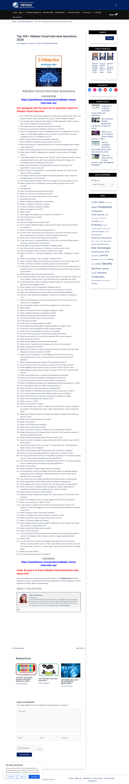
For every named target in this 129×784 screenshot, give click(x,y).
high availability (95, 218)
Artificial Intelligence (33, 12)
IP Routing (96, 225)
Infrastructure (102, 218)
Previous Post (18, 648)
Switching (101, 273)
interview (94, 221)
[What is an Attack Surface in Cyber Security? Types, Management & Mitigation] (95, 156)
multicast (97, 241)
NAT (101, 241)
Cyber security (97, 215)
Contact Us (92, 781)
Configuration (96, 211)
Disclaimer (87, 778)
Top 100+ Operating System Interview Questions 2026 (24, 679)
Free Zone (87, 12)
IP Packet (101, 221)
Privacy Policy (109, 778)
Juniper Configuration (96, 228)
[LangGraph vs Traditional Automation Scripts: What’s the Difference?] (95, 107)
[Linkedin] (18, 610)
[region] (23, 771)
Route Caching (103, 259)
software (105, 269)
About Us (78, 778)
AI (92, 202)
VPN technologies (96, 280)
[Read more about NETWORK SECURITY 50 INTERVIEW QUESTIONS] (70, 670)
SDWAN (98, 264)
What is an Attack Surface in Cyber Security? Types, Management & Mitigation (102, 160)
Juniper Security (106, 228)
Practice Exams (74, 12)
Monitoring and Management (101, 238)
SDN (92, 264)
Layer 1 (107, 231)
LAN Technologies (97, 231)
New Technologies (101, 247)
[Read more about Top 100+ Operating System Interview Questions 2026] (26, 669)
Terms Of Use (97, 778)
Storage (94, 273)
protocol (104, 255)
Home (15, 12)
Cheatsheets (59, 12)
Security (107, 263)
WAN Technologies (105, 280)
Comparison (105, 206)
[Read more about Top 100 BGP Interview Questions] (49, 670)
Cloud (94, 207)
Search (109, 38)
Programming (95, 255)
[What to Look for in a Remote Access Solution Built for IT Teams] (95, 133)
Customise (11, 776)
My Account (17, 17)
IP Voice (104, 225)
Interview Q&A (48, 12)
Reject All (23, 776)
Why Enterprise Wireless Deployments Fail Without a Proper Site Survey (102, 123)
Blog (20, 12)
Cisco (101, 202)
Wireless (94, 283)
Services (96, 268)
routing (110, 259)
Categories (95, 180)
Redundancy (95, 259)
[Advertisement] (49, 52)
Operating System (97, 252)
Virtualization (98, 276)
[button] (116, 5)
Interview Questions (21, 683)
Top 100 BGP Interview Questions (48, 679)
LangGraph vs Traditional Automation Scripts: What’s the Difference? (101, 110)
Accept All (34, 776)
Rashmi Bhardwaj (65, 605)
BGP (96, 202)
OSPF (107, 252)
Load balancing (96, 235)
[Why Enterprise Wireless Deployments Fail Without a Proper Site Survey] (95, 120)
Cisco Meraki (108, 202)
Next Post (80, 648)
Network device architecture (100, 244)
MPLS (92, 241)
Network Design (107, 241)
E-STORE (97, 12)
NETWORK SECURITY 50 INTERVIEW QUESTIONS (70, 681)
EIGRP (106, 215)
